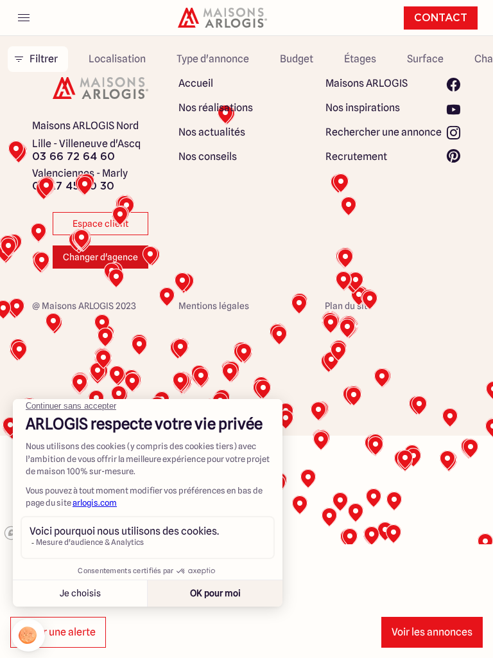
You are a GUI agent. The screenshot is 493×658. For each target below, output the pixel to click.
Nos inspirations (362, 108)
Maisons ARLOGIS (366, 83)
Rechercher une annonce (383, 132)
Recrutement (356, 156)
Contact (440, 18)
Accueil (195, 83)
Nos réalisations (215, 108)
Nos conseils (207, 156)
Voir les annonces (432, 632)
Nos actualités (211, 132)
